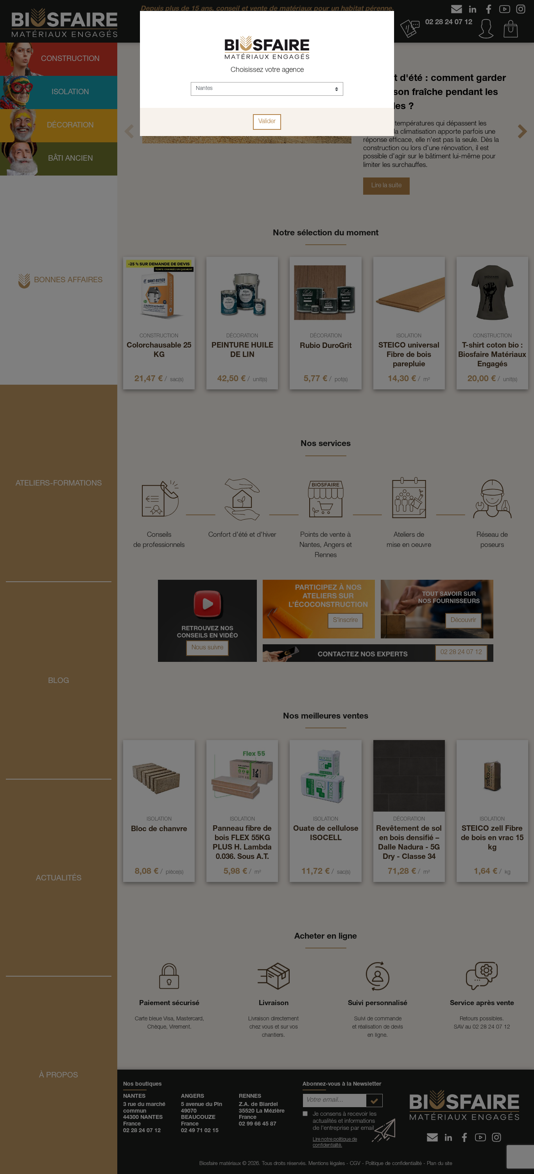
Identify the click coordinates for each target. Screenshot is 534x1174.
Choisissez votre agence (267, 70)
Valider (267, 122)
